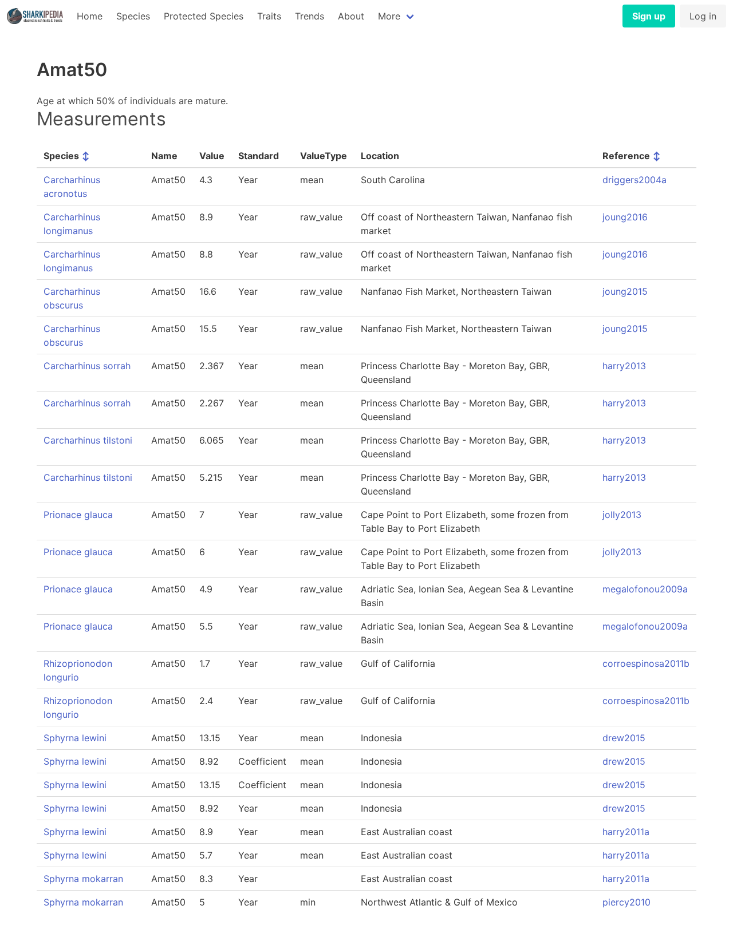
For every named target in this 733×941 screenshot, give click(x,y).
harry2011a (625, 831)
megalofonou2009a (645, 589)
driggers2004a (634, 179)
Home (90, 16)
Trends (309, 16)
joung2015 (625, 291)
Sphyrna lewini (75, 738)
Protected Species (203, 16)
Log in (702, 16)
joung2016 (625, 217)
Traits (269, 16)
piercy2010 (626, 902)
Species (133, 16)
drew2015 (623, 738)
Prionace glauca (78, 514)
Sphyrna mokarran (83, 878)
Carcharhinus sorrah (87, 365)
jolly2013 (621, 514)
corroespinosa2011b (645, 663)
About (351, 16)
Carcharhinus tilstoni (88, 440)
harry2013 (624, 365)
